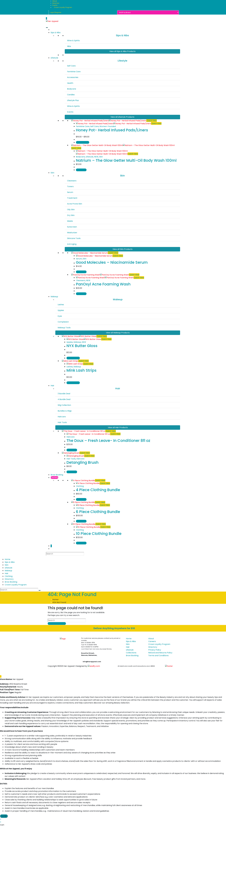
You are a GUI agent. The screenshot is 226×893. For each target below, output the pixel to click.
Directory (55, 3)
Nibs (69, 46)
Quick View (151, 120)
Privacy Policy (154, 649)
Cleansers (71, 180)
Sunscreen (72, 226)
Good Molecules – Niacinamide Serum (112, 262)
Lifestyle (54, 57)
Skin (101, 156)
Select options (82, 142)
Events (54, 5)
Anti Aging (71, 244)
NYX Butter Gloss (82, 345)
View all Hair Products (118, 427)
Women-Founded (107, 126)
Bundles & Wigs (65, 411)
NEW (96, 156)
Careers (152, 641)
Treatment (72, 198)
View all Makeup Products (118, 332)
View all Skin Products (122, 249)
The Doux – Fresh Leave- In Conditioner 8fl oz (108, 440)
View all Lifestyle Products (122, 117)
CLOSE (4, 816)
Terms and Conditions (158, 655)
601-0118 (86, 657)
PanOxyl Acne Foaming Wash (103, 284)
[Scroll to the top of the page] (0, 676)
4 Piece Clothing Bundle (98, 489)
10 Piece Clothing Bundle (98, 533)
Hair (52, 385)
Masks (70, 221)
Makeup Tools (64, 327)
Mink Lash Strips (82, 370)
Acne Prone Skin (74, 203)
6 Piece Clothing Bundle (98, 511)
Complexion (63, 321)
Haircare (62, 416)
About (54, 1)
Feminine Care (74, 71)
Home (7, 559)
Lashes (61, 304)
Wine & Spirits (73, 40)
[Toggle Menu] (47, 27)
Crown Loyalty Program (63, 7)
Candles (71, 94)
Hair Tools (62, 422)
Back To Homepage (57, 623)
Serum (70, 192)
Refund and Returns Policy (160, 652)
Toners (70, 186)
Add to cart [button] (81, 170)
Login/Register (55, 12)
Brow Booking (57, 474)
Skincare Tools (74, 238)
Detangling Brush (83, 462)
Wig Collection (64, 405)
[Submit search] (39, 590)
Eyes (60, 316)
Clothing (54, 477)
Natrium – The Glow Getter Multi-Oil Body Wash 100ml (126, 160)
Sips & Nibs (56, 32)
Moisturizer (72, 232)
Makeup (54, 296)
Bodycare (71, 89)
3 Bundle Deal (64, 393)
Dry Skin (71, 215)
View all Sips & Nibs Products (122, 51)
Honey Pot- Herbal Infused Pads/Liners (112, 130)
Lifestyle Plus (73, 100)
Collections (131, 652)
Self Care (71, 65)
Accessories (72, 77)
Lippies (61, 310)
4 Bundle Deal (64, 399)
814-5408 (86, 659)
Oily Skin (71, 209)
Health (70, 83)
